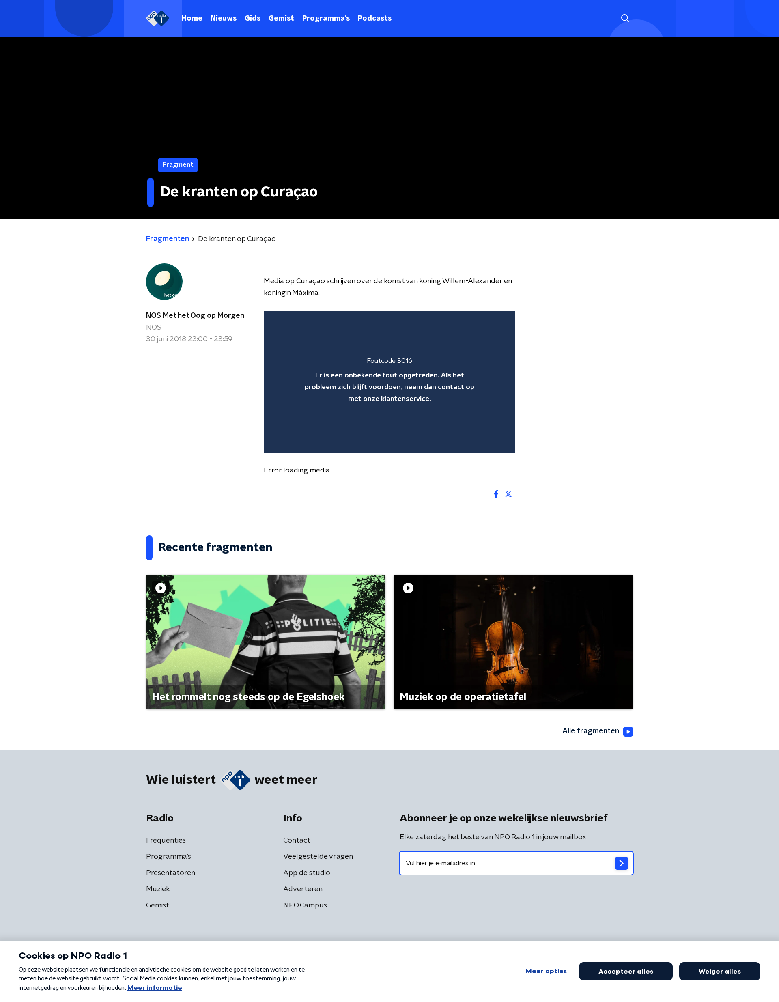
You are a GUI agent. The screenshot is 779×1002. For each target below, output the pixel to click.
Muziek (158, 889)
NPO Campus (305, 905)
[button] (625, 18)
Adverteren (303, 889)
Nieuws (224, 18)
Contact (296, 840)
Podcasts (375, 18)
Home (191, 18)
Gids (252, 18)
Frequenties (166, 840)
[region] (389, 382)
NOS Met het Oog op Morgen (195, 315)
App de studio (306, 873)
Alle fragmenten (590, 731)
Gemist (281, 18)
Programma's (326, 18)
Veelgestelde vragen (318, 856)
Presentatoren (170, 873)
